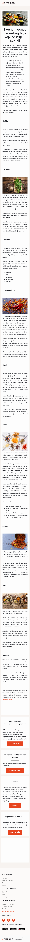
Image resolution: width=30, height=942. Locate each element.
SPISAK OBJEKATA (15, 770)
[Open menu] (27, 3)
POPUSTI (15, 806)
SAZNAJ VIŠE (15, 832)
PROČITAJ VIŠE (15, 744)
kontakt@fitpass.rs (8, 911)
